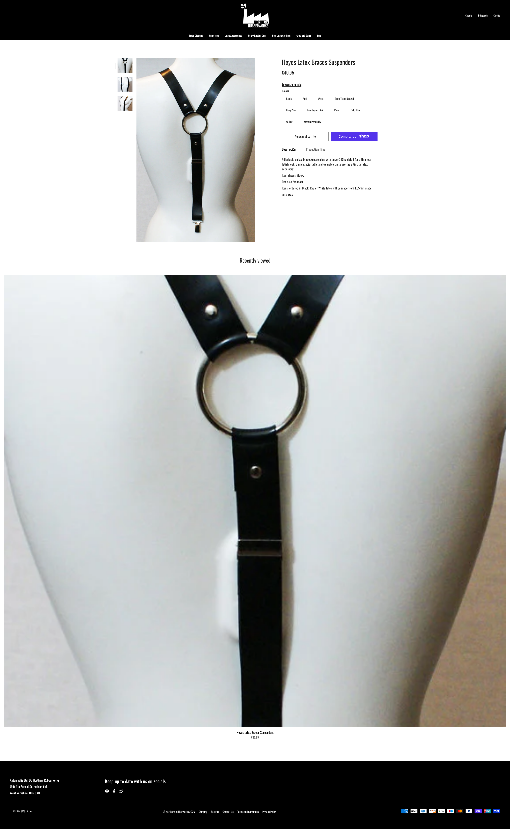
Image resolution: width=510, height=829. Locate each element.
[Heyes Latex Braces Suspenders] (125, 65)
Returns (215, 811)
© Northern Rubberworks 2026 (179, 811)
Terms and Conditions (248, 811)
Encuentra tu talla (291, 84)
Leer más (287, 195)
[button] (196, 35)
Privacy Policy (269, 811)
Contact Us (228, 811)
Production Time (315, 149)
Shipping (203, 811)
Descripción (289, 149)
